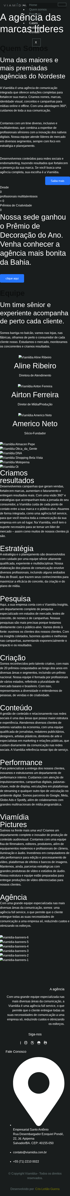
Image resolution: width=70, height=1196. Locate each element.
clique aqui (12, 278)
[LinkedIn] (45, 1043)
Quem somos (38, 9)
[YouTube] (38, 1043)
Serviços (35, 18)
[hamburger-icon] (62, 4)
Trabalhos (35, 27)
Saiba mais (57, 180)
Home (33, 5)
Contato (34, 32)
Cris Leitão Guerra (47, 1189)
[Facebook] (20, 1043)
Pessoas (35, 14)
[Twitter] (32, 1043)
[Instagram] (25, 1043)
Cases (33, 23)
